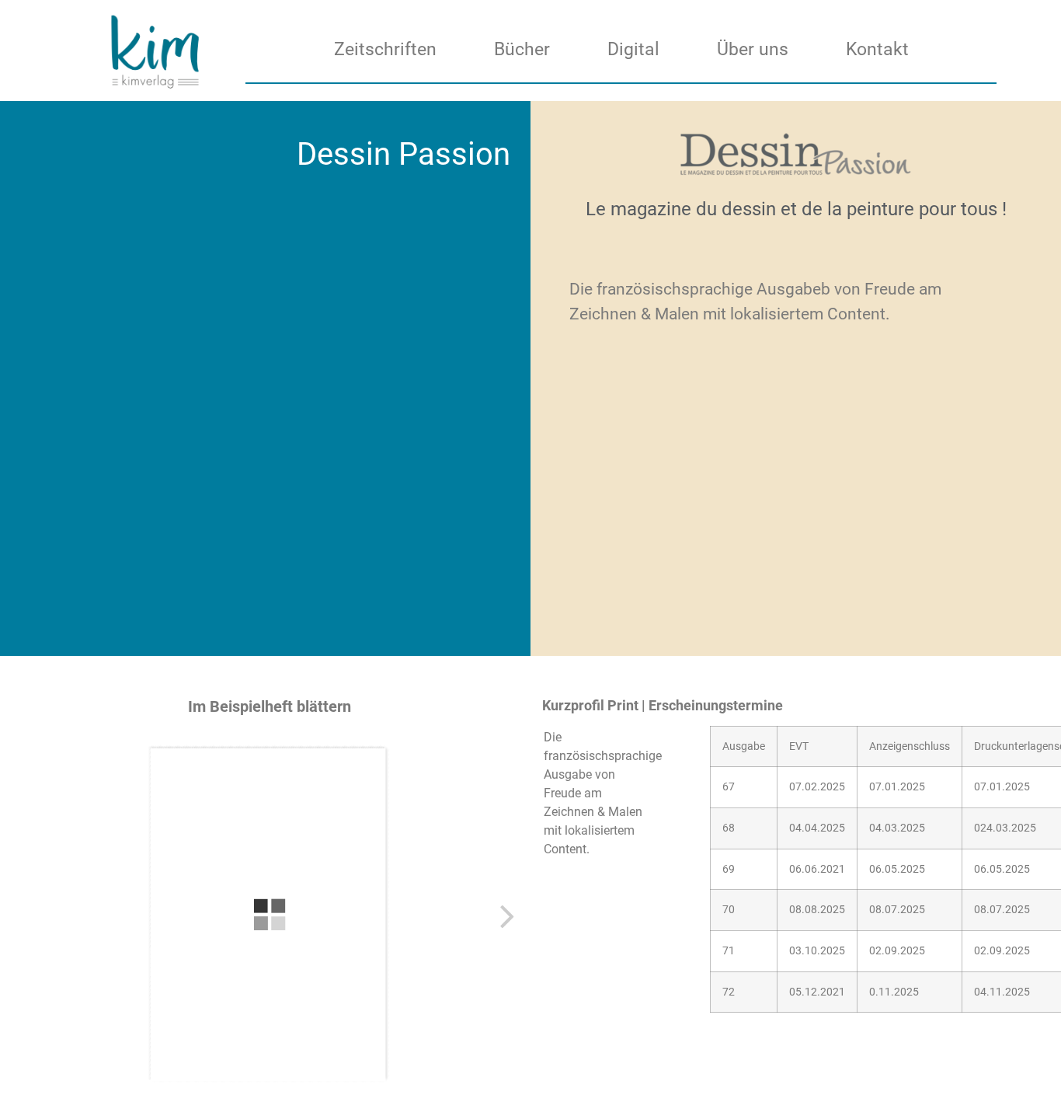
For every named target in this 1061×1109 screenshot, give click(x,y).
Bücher (522, 49)
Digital (633, 49)
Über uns (752, 49)
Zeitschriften (385, 49)
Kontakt (877, 49)
